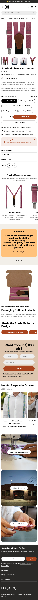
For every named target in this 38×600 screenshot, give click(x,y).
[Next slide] (22, 261)
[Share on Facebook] (9, 165)
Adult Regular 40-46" (26, 101)
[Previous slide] (16, 261)
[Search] (34, 13)
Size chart (33, 97)
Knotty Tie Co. (10, 594)
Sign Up (19, 368)
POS (17, 594)
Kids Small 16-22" (24, 106)
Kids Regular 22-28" (9, 111)
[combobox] (19, 13)
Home (3, 18)
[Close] (34, 139)
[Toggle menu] (2, 7)
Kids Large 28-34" (25, 111)
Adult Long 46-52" (9, 106)
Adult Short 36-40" (9, 101)
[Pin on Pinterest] (14, 165)
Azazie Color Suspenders (16, 18)
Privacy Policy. (5, 566)
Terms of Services (25, 563)
